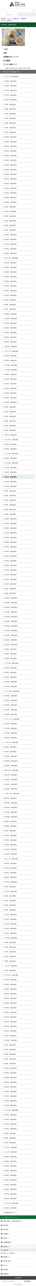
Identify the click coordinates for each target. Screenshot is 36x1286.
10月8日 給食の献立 (10, 826)
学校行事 (5, 1225)
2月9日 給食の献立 (10, 491)
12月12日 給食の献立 (10, 635)
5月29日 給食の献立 (10, 234)
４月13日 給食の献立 (10, 370)
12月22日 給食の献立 (10, 607)
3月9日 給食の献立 (10, 407)
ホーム (9, 14)
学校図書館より (7, 1242)
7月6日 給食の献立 (10, 118)
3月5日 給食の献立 (10, 416)
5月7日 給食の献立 (10, 1142)
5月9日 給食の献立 (10, 1133)
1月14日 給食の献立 (10, 574)
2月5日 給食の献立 (10, 500)
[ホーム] (18, 4)
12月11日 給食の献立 (10, 640)
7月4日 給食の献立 (10, 956)
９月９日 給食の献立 (10, 882)
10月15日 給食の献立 (10, 807)
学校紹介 (5, 1229)
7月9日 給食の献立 (10, 104)
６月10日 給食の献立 (10, 1040)
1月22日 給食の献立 (10, 542)
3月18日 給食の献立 (10, 374)
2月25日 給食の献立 (10, 444)
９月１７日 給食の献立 (11, 858)
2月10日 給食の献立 (10, 486)
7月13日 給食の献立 (10, 95)
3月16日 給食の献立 (10, 383)
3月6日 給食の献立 (10, 411)
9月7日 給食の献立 (10, 830)
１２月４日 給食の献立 (11, 663)
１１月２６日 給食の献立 (12, 691)
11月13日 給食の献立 (10, 728)
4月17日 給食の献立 (10, 1194)
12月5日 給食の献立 (10, 658)
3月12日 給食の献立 (10, 393)
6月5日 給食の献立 (10, 216)
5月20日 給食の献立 (10, 267)
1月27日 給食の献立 (10, 532)
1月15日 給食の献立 (10, 565)
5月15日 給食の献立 (10, 281)
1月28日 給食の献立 (10, 528)
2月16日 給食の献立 (10, 472)
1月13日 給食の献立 (10, 579)
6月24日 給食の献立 (10, 155)
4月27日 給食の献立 (10, 323)
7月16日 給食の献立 (10, 81)
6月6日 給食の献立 (10, 1049)
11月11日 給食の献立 (10, 737)
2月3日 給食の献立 (10, 509)
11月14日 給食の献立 (10, 723)
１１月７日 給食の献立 (11, 742)
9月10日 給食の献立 (10, 877)
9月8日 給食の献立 (10, 886)
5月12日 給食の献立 (10, 295)
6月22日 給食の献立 (10, 165)
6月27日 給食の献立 (10, 979)
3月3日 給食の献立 (10, 425)
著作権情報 (27, 1281)
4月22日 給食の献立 (10, 337)
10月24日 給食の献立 (10, 779)
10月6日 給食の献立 (10, 835)
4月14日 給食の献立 (10, 1208)
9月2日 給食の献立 (10, 905)
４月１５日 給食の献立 (11, 1203)
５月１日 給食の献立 (10, 1152)
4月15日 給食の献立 (10, 360)
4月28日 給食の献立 (10, 1161)
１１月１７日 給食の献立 (12, 719)
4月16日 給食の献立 (10, 355)
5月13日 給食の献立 (10, 290)
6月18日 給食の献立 (10, 174)
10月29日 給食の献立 (10, 765)
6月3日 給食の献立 (10, 225)
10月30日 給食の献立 (10, 761)
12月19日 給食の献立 (10, 612)
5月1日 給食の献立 (10, 309)
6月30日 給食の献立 (10, 137)
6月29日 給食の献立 (10, 141)
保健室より (6, 1257)
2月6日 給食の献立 (10, 495)
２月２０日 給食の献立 (11, 453)
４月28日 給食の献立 (10, 318)
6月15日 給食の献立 (10, 188)
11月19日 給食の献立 (10, 709)
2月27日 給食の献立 (10, 435)
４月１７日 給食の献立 (11, 351)
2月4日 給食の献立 (10, 505)
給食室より (16, 18)
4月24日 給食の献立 (10, 328)
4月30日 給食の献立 (10, 314)
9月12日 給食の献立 (10, 868)
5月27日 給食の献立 (10, 244)
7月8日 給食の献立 (10, 109)
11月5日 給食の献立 (10, 747)
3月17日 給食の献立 (10, 379)
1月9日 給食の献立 (10, 588)
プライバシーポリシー (8, 1281)
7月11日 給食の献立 (10, 933)
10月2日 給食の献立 (10, 844)
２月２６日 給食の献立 (11, 439)
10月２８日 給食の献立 (11, 770)
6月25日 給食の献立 (10, 151)
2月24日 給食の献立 (10, 449)
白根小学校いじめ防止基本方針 (12, 1221)
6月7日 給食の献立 (10, 1045)
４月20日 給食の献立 (10, 346)
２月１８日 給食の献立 (11, 463)
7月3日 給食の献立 (10, 123)
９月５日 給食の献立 (10, 891)
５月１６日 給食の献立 (11, 1110)
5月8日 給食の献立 (10, 304)
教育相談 (5, 1274)
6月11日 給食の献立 (10, 197)
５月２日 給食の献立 (10, 1147)
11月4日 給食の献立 (10, 751)
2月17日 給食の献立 (10, 467)
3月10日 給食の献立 (10, 402)
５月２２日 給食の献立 (11, 258)
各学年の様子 (7, 1261)
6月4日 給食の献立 (10, 221)
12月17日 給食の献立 (10, 621)
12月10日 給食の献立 (10, 644)
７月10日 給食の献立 (10, 938)
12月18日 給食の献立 (10, 616)
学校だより (6, 1238)
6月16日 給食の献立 (10, 183)
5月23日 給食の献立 (10, 1091)
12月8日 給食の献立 (10, 654)
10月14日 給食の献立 (10, 812)
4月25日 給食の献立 (10, 1166)
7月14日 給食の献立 (10, 90)
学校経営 (5, 1234)
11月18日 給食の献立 (10, 714)
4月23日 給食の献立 (10, 332)
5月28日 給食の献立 (10, 239)
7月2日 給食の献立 (10, 127)
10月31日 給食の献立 (10, 756)
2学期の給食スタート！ (11, 1212)
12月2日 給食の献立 (10, 672)
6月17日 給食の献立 (10, 179)
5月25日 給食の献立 (10, 253)
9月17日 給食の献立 (10, 798)
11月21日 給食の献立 (10, 700)
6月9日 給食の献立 (10, 207)
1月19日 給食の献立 (10, 556)
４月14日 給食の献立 (10, 365)
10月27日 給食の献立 (10, 775)
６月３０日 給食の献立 (11, 975)
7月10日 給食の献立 (10, 99)
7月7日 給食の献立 (10, 113)
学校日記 (5, 1269)
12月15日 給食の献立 (10, 630)
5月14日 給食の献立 (10, 286)
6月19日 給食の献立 (10, 169)
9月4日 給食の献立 (10, 896)
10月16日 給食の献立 (10, 803)
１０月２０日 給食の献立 (12, 793)
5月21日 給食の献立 (10, 262)
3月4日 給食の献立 (10, 421)
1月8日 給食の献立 (10, 593)
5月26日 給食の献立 (10, 248)
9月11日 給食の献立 (10, 872)
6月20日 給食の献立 (10, 1003)
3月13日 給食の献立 (10, 388)
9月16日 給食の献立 (10, 863)
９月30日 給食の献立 (10, 854)
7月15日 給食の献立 (10, 924)
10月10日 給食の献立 (10, 817)
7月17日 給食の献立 (10, 914)
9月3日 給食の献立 (10, 900)
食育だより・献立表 (8, 1253)
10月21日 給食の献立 (10, 789)
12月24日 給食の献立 (10, 598)
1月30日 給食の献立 (10, 519)
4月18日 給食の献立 (10, 1189)
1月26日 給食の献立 (10, 537)
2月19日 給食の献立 (10, 458)
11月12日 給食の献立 (10, 733)
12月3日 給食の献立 (10, 668)
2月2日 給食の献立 (10, 514)
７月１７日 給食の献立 (11, 76)
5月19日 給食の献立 (10, 272)
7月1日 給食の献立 (10, 132)
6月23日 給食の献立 (10, 160)
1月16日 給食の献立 (10, 561)
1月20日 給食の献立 (10, 551)
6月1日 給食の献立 (10, 230)
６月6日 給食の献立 (10, 211)
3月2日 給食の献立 (10, 430)
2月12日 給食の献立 (10, 481)
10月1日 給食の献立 (10, 849)
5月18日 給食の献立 (10, 276)
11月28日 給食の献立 (10, 681)
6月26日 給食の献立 (10, 146)
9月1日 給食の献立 (10, 910)
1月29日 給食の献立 (10, 523)
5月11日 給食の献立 (10, 300)
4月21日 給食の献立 (10, 342)
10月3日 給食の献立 (10, 840)
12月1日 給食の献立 (10, 677)
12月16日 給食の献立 (10, 626)
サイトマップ (18, 1284)
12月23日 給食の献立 (10, 602)
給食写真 (23, 18)
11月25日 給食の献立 (10, 695)
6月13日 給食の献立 (10, 1026)
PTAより (5, 1265)
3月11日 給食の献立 (10, 397)
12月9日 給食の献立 (10, 649)
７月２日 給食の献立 (10, 966)
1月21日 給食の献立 (10, 546)
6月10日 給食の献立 (10, 202)
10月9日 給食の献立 (10, 821)
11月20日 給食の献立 (10, 705)
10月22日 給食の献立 (10, 784)
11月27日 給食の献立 (10, 686)
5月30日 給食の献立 (10, 1068)
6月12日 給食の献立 (10, 193)
